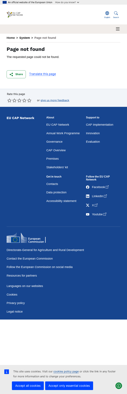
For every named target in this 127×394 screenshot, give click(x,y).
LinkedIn (99, 196)
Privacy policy (16, 303)
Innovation (93, 133)
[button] (16, 74)
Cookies (12, 294)
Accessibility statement (61, 201)
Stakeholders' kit (57, 167)
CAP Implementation (99, 124)
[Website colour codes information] (118, 385)
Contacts (52, 184)
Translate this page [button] (42, 74)
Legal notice (15, 311)
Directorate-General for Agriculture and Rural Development (45, 250)
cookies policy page (66, 371)
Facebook (100, 187)
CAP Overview (56, 150)
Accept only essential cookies (69, 385)
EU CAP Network (57, 124)
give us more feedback (55, 100)
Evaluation (93, 141)
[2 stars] (12, 100)
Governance (54, 141)
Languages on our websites (25, 286)
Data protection (56, 192)
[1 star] (9, 100)
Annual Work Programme (63, 133)
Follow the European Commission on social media (40, 267)
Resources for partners (22, 275)
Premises (52, 158)
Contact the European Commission (30, 258)
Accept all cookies (28, 385)
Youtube (99, 214)
